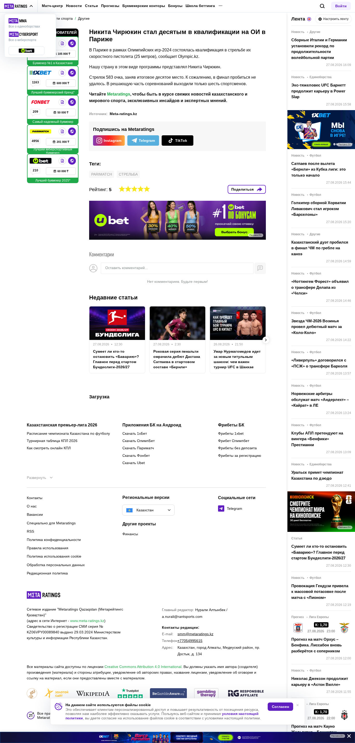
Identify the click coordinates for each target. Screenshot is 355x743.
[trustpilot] (130, 693)
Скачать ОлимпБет (138, 441)
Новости (74, 6)
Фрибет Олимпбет (233, 441)
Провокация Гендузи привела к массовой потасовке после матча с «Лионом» (319, 592)
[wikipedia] (92, 693)
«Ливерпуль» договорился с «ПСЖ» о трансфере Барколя (319, 363)
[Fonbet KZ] (41, 102)
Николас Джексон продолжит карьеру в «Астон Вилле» (319, 681)
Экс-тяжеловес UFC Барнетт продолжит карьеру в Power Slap (318, 91)
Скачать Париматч (138, 448)
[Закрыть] (347, 737)
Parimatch (101, 174)
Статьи (91, 6)
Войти (341, 6)
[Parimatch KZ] (41, 131)
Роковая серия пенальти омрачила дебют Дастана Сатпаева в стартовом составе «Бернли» (176, 359)
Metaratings (118, 94)
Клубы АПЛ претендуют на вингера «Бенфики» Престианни (317, 439)
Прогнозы (110, 6)
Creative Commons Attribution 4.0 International (142, 667)
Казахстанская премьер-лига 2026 (62, 425)
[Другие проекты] (18, 6)
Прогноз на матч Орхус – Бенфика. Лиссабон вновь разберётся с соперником (316, 645)
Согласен (280, 707)
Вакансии (35, 514)
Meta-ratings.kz (123, 114)
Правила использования (47, 548)
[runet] (32, 693)
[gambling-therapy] (206, 693)
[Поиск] (322, 6)
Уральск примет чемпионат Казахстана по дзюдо (317, 475)
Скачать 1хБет (134, 433)
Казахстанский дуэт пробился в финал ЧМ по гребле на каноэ (319, 248)
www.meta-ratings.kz (87, 621)
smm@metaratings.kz (195, 634)
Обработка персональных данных (56, 565)
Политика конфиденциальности (54, 540)
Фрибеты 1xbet (231, 433)
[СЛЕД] (265, 340)
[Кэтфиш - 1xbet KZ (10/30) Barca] (177, 737)
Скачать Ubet (133, 463)
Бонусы (175, 6)
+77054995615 (190, 641)
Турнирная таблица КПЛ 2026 (52, 441)
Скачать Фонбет (136, 455)
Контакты (34, 498)
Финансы (130, 534)
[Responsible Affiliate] (246, 694)
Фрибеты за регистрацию (239, 455)
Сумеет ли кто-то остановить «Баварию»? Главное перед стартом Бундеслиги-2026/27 (116, 359)
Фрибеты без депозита (237, 448)
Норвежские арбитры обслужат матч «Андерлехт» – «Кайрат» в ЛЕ (320, 399)
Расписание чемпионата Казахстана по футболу (68, 433)
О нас (32, 506)
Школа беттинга (200, 6)
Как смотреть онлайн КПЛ (49, 448)
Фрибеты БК (231, 425)
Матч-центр (52, 6)
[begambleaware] (168, 693)
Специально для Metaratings (51, 523)
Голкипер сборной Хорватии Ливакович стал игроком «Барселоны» (318, 208)
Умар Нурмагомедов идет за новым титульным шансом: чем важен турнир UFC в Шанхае (237, 359)
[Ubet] (41, 161)
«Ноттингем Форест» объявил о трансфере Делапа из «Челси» (320, 287)
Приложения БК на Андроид (151, 425)
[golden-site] (56, 693)
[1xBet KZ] (41, 73)
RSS (30, 531)
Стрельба (128, 174)
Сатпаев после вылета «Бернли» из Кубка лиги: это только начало (318, 169)
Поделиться (242, 189)
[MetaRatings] (44, 595)
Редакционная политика (47, 573)
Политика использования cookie (54, 556)
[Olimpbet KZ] (62, 43)
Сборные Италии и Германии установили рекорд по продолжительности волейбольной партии (319, 49)
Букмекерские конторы (143, 6)
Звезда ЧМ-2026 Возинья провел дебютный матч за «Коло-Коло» (316, 327)
